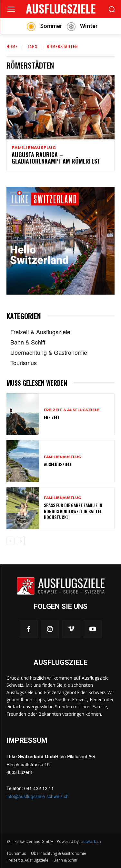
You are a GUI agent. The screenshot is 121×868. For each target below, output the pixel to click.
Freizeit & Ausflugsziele (72, 410)
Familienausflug (34, 148)
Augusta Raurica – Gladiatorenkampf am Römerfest (56, 157)
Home (12, 46)
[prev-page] (10, 541)
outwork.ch (91, 841)
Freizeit (52, 417)
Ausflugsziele (58, 464)
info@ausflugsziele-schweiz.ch (37, 796)
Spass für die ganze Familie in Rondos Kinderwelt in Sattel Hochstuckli (73, 511)
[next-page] (21, 541)
